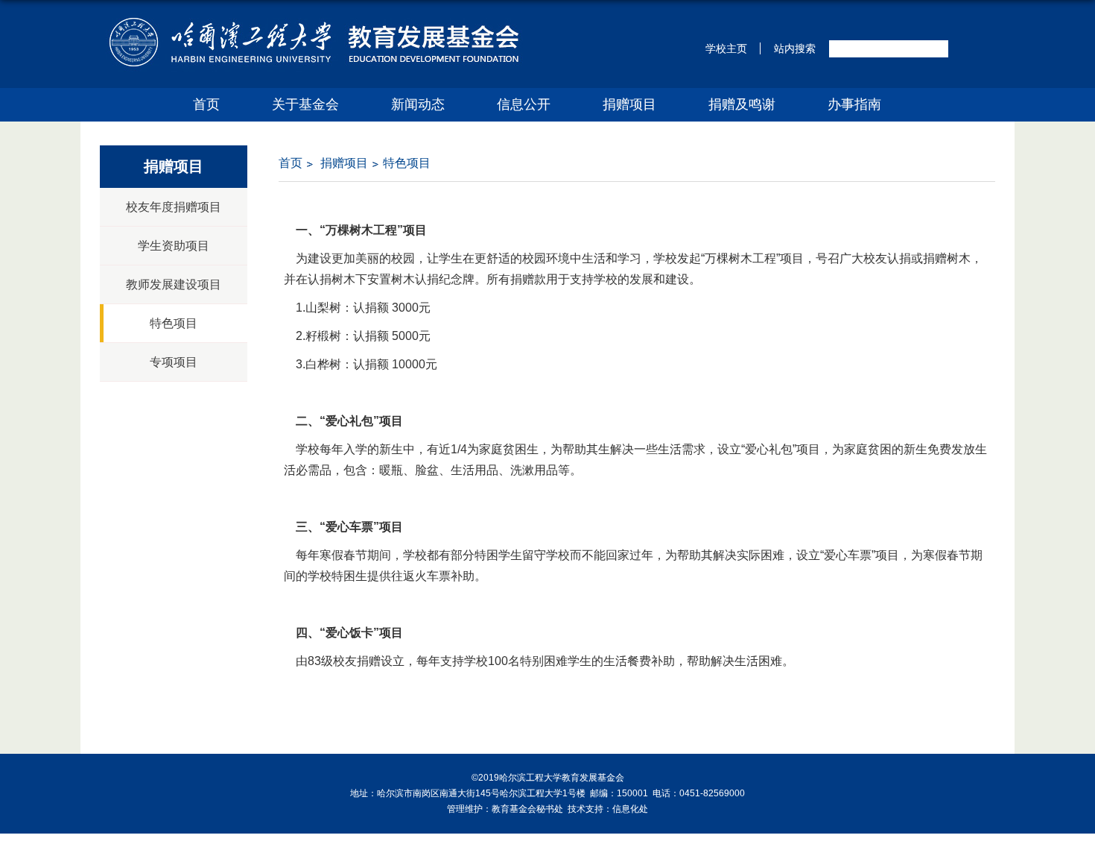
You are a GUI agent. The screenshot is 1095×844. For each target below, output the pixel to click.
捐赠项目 (629, 104)
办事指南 (854, 104)
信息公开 (523, 104)
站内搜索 (795, 48)
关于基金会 (305, 104)
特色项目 (407, 163)
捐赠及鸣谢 (741, 104)
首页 (206, 104)
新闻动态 (418, 104)
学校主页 (726, 48)
